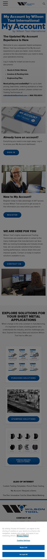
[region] (23, 540)
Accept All (23, 554)
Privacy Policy (22, 536)
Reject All (23, 547)
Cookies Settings (23, 540)
